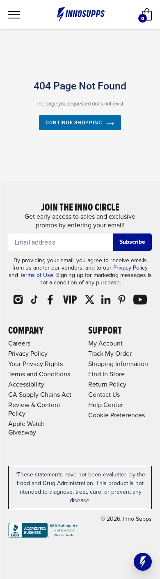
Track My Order (110, 353)
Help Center (105, 405)
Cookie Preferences (116, 415)
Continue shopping (74, 123)
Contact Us (104, 394)
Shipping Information (118, 363)
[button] (143, 562)
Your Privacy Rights (35, 363)
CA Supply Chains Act (39, 394)
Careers (19, 343)
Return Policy (107, 384)
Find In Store (106, 374)
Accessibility (26, 384)
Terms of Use (36, 275)
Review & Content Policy (34, 409)
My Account (105, 343)
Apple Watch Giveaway (26, 428)
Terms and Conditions (39, 374)
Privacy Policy (130, 267)
